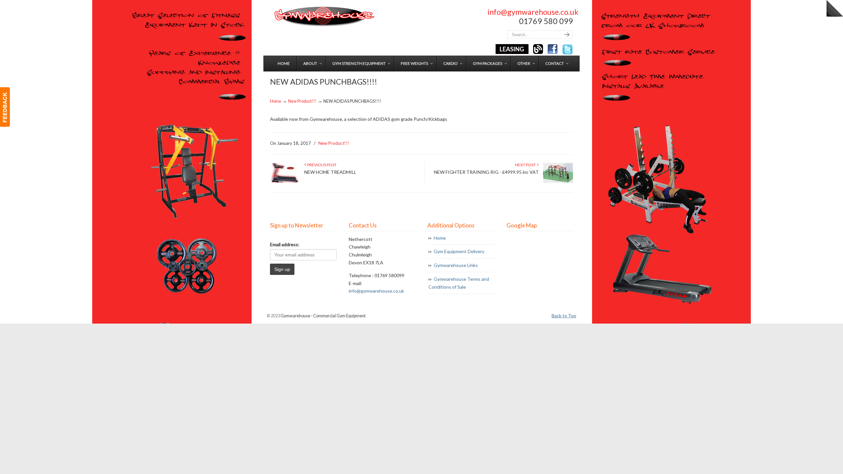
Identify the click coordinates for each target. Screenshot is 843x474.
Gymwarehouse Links (456, 265)
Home (275, 101)
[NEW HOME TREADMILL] (285, 181)
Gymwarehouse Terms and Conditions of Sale (458, 283)
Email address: (284, 244)
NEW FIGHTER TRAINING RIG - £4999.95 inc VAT (486, 172)
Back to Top (564, 315)
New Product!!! (302, 101)
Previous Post (321, 164)
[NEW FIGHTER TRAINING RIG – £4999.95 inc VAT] (558, 181)
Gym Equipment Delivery (459, 251)
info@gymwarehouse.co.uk (533, 11)
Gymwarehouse (323, 16)
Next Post (526, 164)
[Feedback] (5, 107)
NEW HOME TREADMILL (330, 172)
